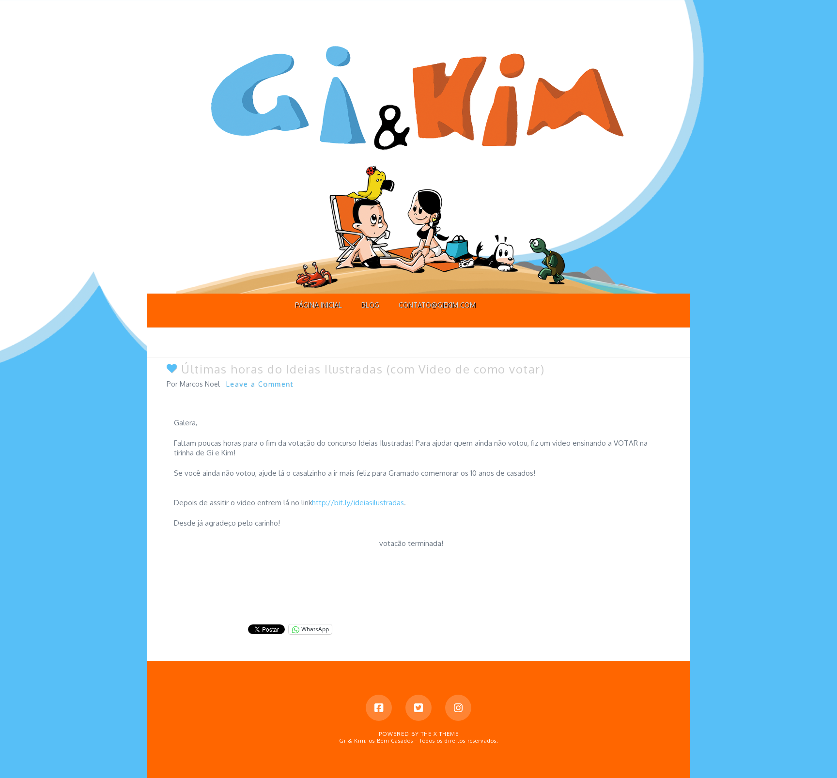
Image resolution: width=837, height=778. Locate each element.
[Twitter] (418, 708)
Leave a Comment (260, 384)
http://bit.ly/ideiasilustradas (358, 502)
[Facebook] (379, 708)
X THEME (446, 734)
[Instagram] (458, 708)
